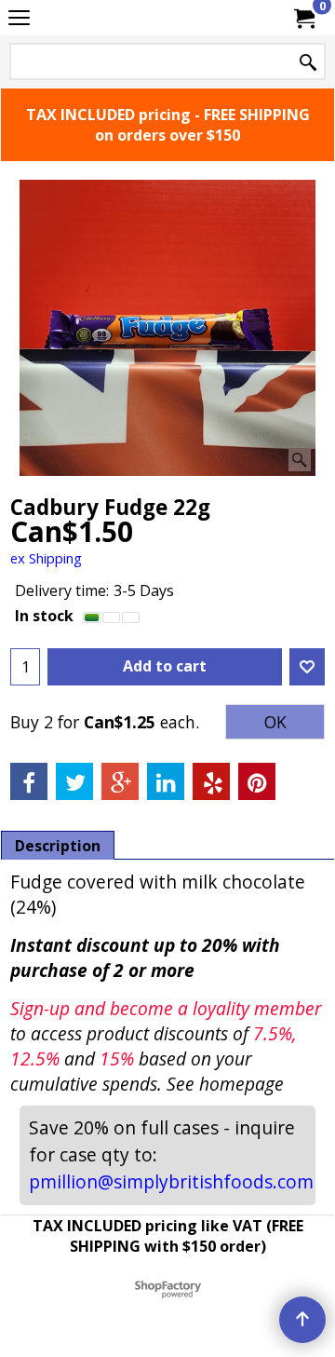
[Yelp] (211, 781)
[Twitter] (74, 781)
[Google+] (120, 781)
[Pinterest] (256, 781)
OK (275, 722)
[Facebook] (28, 781)
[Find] (308, 62)
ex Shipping (46, 558)
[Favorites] (307, 667)
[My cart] (303, 18)
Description (57, 845)
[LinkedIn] (165, 781)
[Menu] (19, 19)
